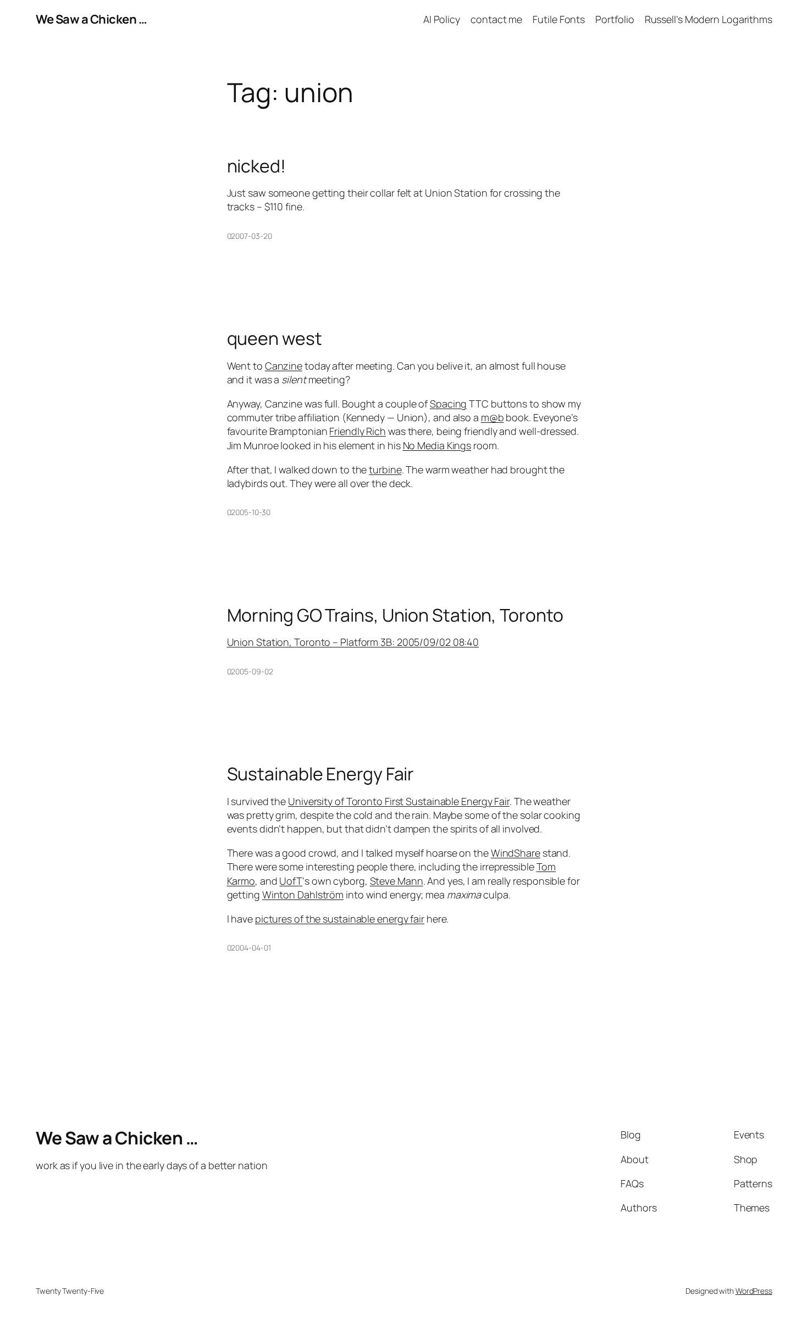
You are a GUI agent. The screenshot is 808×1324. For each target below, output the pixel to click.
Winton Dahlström (303, 894)
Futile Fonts (559, 19)
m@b (492, 417)
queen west (274, 338)
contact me (496, 19)
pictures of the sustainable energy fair (339, 918)
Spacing (448, 403)
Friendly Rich (357, 431)
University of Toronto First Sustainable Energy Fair (399, 801)
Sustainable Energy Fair (320, 774)
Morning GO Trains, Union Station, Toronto (395, 615)
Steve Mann (396, 880)
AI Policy (441, 19)
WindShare (515, 852)
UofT (290, 880)
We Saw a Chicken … (91, 19)
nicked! (256, 166)
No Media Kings (437, 445)
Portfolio (614, 19)
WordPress (753, 1291)
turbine (385, 469)
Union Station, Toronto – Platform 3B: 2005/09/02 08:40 (353, 642)
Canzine (283, 365)
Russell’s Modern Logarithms (708, 19)
